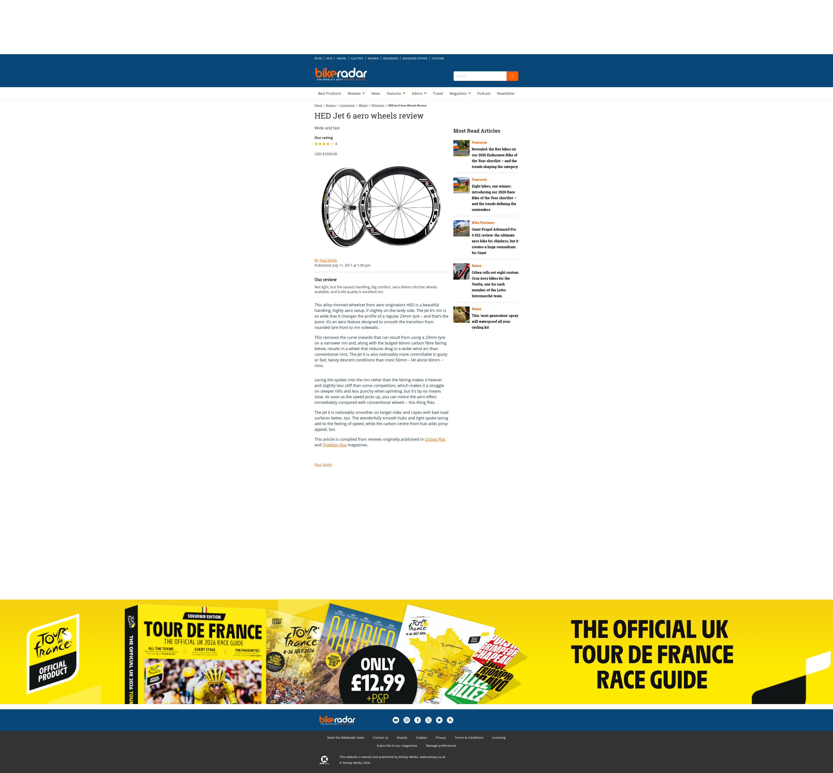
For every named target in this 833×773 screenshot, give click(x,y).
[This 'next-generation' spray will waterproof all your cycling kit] (461, 315)
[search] (512, 76)
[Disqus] (386, 539)
